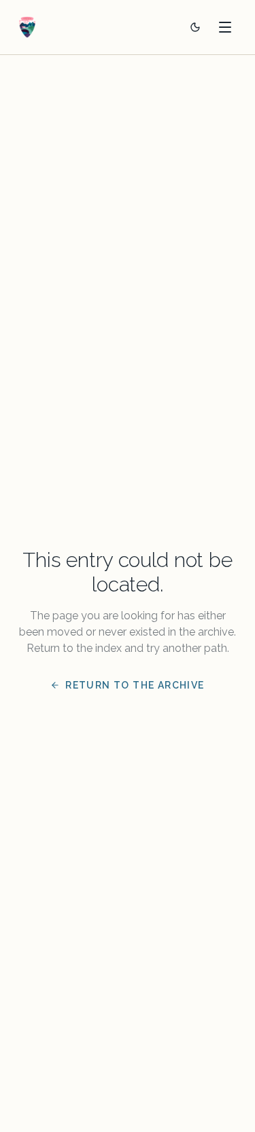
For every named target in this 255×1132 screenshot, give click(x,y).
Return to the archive (134, 685)
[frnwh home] (27, 27)
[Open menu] (225, 27)
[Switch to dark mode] (195, 27)
